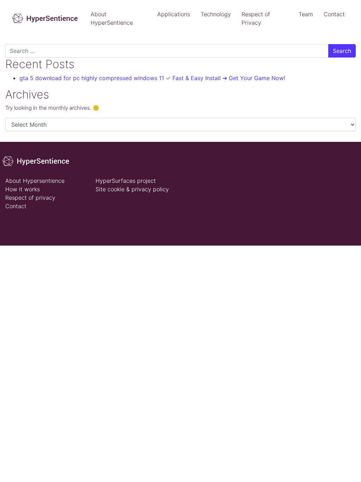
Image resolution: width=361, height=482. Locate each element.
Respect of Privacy (255, 18)
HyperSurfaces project (126, 180)
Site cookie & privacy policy (132, 189)
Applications (173, 14)
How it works (22, 189)
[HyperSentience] (38, 160)
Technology (216, 14)
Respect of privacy (30, 197)
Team (306, 14)
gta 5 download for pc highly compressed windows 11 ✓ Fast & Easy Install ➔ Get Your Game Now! (152, 78)
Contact (334, 14)
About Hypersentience (35, 180)
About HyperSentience (112, 18)
